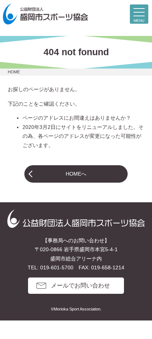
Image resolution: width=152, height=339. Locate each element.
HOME (14, 72)
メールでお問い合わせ (80, 285)
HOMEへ (76, 174)
